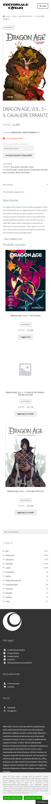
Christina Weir (11, 169)
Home (8, 16)
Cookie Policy (13, 656)
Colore (14, 16)
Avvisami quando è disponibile (19, 155)
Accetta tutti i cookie (33, 798)
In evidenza (10, 572)
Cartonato (10, 559)
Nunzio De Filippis (23, 172)
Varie (8, 601)
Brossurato (15, 167)
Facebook (11, 707)
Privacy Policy (13, 653)
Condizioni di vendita (16, 650)
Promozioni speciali (13, 580)
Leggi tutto (26, 337)
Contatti (11, 659)
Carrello (10, 686)
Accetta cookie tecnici (12, 798)
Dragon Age (35, 169)
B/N (7, 551)
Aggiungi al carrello (25, 413)
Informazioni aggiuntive (13, 192)
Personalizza (42, 802)
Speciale (9, 593)
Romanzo (9, 588)
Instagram (11, 710)
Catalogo (24, 167)
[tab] (25, 184)
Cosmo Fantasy (24, 169)
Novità (8, 576)
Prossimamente (12, 584)
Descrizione (8, 184)
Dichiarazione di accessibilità (19, 662)
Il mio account (13, 683)
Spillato (9, 597)
